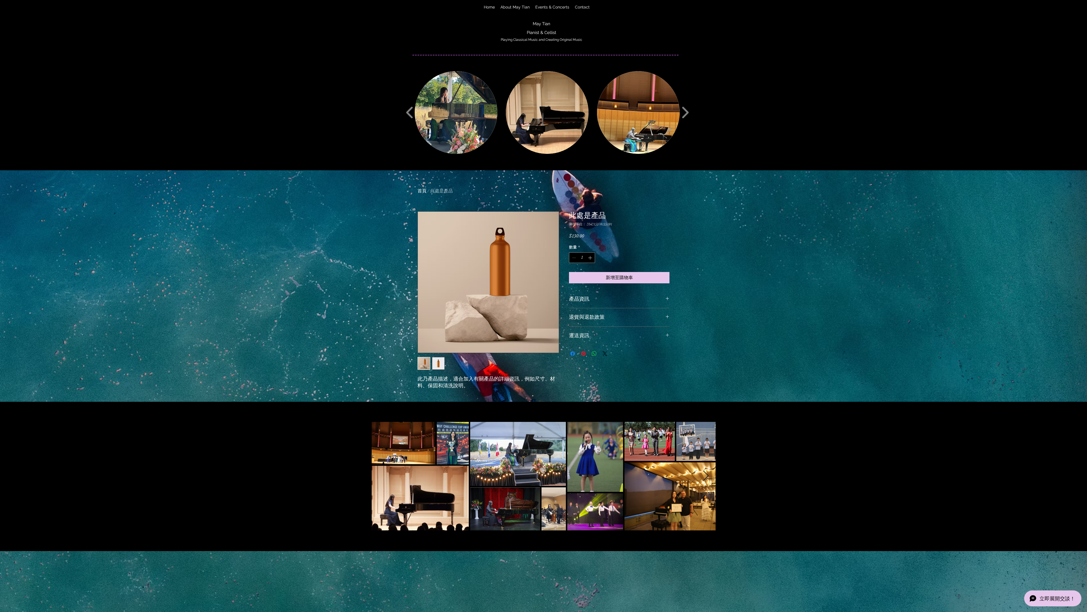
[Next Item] (706, 476)
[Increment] (590, 258)
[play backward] (409, 112)
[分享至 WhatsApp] (594, 353)
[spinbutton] (582, 258)
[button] (456, 112)
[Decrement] (573, 258)
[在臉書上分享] (572, 353)
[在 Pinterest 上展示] (583, 353)
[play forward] (685, 112)
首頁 (422, 191)
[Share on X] (605, 353)
